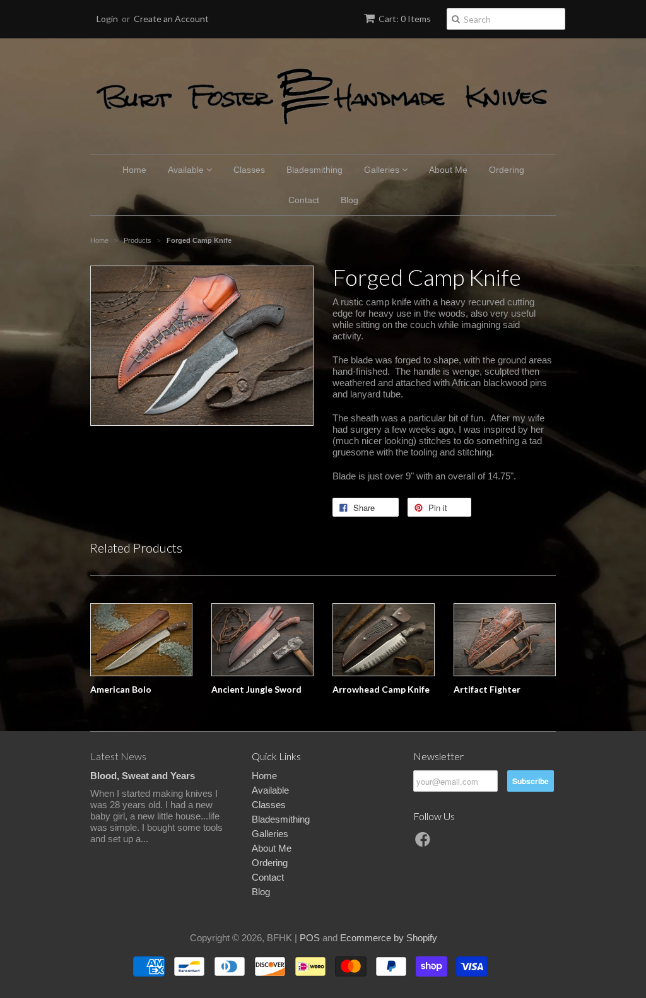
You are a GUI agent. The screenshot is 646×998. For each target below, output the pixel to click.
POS (310, 937)
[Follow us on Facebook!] (424, 843)
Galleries (383, 170)
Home (134, 170)
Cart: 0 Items (405, 18)
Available (187, 170)
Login (107, 18)
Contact (303, 200)
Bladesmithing (314, 170)
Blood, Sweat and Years (142, 775)
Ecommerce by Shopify (388, 937)
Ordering (506, 170)
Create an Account (171, 18)
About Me (448, 170)
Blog (349, 200)
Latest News (118, 756)
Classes (249, 170)
